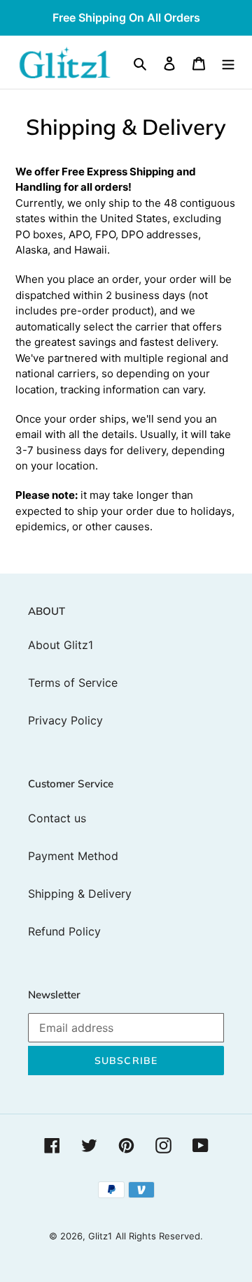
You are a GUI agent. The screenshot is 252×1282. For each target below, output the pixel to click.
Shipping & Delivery (80, 894)
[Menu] (228, 62)
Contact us (57, 818)
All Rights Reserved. (159, 1235)
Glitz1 (100, 1235)
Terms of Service (73, 683)
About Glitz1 (60, 645)
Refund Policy (64, 931)
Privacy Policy (65, 720)
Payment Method (73, 856)
